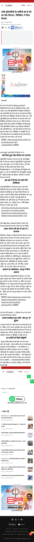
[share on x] (5, 27)
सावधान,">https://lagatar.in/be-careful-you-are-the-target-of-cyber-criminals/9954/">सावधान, (16, 142)
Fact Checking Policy (20, 534)
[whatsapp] (9, 27)
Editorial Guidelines (7, 534)
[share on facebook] (2, 27)
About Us (8, 529)
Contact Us (15, 529)
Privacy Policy (24, 529)
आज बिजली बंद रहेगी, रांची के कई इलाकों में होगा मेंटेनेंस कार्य (12, 475)
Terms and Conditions (11, 531)
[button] (2, 5)
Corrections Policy (23, 531)
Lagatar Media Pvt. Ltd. (24, 538)
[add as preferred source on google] (17, 27)
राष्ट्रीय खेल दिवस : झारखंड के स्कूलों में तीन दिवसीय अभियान (13, 432)
